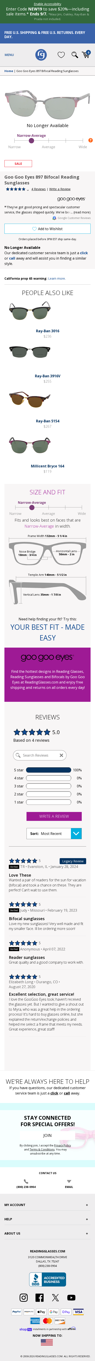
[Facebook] (39, 1302)
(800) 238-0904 (26, 1187)
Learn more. (57, 278)
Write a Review (59, 189)
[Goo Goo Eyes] (74, 199)
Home (8, 71)
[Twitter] (55, 1302)
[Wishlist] (61, 55)
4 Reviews (38, 189)
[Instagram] (23, 1302)
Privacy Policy (62, 1145)
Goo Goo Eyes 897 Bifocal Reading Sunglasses (47, 71)
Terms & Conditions (42, 1149)
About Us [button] (12, 1233)
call (12, 258)
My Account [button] (14, 1205)
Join (47, 1135)
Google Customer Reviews (74, 218)
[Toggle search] (75, 55)
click (54, 1093)
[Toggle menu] (9, 55)
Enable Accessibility (47, 4)
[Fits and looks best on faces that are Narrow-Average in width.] (47, 147)
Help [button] (8, 1219)
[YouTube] (71, 1302)
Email (69, 1187)
